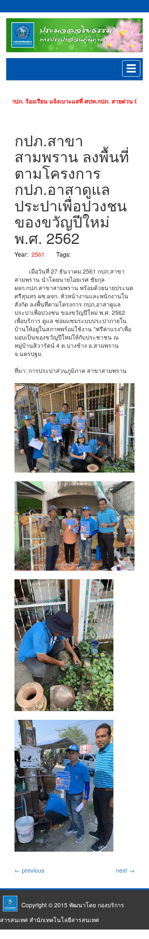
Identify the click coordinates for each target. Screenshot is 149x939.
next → (125, 870)
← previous (29, 870)
